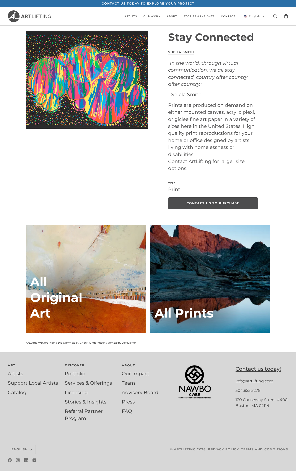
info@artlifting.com (254, 381)
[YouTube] (34, 460)
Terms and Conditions (264, 449)
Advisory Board (140, 392)
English (19, 449)
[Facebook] (10, 460)
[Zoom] (87, 79)
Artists (15, 373)
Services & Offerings (88, 383)
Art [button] (11, 365)
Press (128, 402)
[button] (130, 16)
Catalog (17, 392)
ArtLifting (185, 449)
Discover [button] (75, 365)
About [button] (128, 365)
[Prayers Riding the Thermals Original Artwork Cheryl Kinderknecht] (86, 279)
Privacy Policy (223, 449)
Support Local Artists (33, 383)
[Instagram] (18, 460)
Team (128, 383)
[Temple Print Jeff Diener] (210, 279)
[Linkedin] (26, 460)
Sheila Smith (181, 52)
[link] (213, 203)
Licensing (76, 392)
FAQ (127, 411)
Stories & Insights (85, 402)
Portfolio (75, 373)
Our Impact (135, 373)
